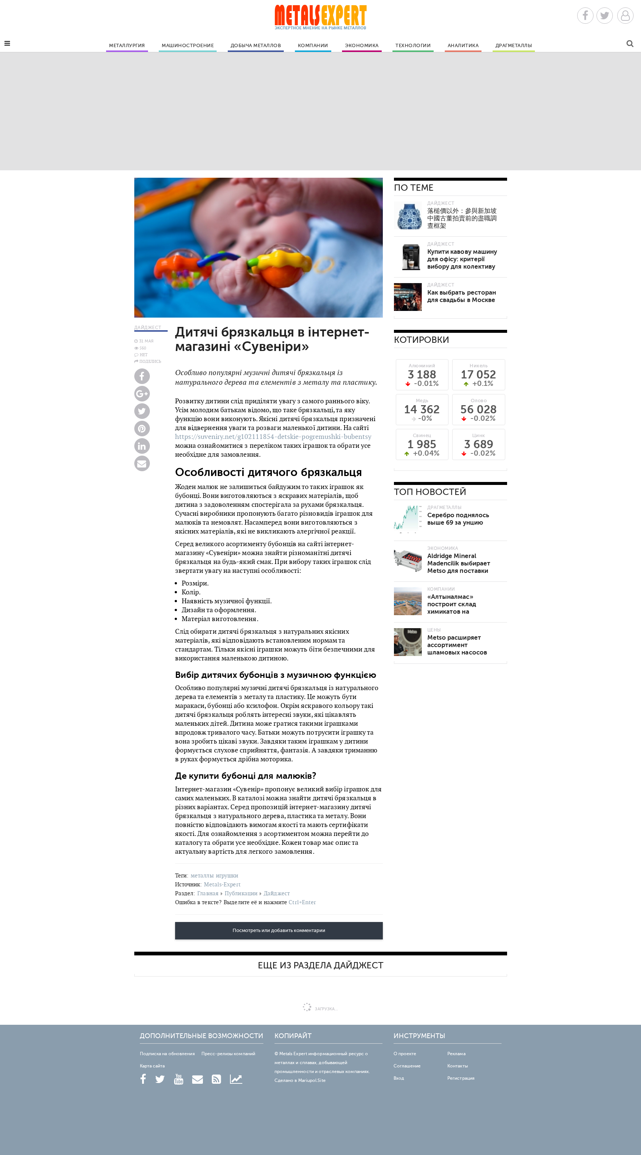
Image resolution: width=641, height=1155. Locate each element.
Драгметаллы (514, 45)
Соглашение (407, 1066)
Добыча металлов (256, 45)
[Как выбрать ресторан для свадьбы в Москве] (408, 297)
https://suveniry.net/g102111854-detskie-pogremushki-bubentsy (273, 436)
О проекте (405, 1053)
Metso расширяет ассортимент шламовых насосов (457, 645)
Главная (207, 893)
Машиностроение (188, 45)
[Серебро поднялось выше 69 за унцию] (408, 520)
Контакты (457, 1066)
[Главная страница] (320, 19)
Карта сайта (152, 1066)
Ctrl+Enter (302, 902)
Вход (399, 1078)
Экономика (362, 45)
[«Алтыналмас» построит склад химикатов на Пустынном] (408, 601)
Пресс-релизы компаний (228, 1053)
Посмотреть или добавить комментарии (279, 930)
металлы (202, 875)
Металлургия (127, 45)
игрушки (227, 875)
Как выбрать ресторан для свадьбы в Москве (461, 296)
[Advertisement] (320, 111)
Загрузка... (326, 1009)
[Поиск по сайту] (630, 44)
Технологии (413, 45)
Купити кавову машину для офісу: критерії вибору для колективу (462, 259)
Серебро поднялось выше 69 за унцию (458, 519)
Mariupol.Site (312, 1080)
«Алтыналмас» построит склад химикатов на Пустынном (451, 608)
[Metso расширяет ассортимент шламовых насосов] (408, 642)
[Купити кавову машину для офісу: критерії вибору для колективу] (408, 256)
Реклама (456, 1053)
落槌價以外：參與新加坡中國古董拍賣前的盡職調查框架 (462, 218)
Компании (313, 45)
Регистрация (460, 1078)
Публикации (241, 893)
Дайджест (277, 893)
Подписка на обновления (167, 1053)
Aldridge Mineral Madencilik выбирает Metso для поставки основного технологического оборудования (459, 574)
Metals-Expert (222, 884)
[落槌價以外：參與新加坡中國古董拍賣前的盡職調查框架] (408, 215)
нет (144, 354)
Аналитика (463, 45)
